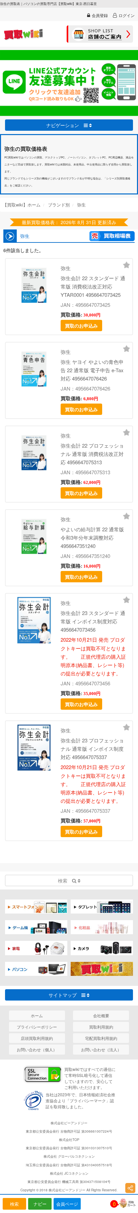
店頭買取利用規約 (37, 1038)
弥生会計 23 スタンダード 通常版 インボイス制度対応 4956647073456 (93, 621)
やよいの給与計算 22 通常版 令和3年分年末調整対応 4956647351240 (92, 537)
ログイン (127, 15)
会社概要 (101, 1015)
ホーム (37, 1015)
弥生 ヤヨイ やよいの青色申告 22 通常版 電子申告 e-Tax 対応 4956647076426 (92, 370)
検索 (14, 1204)
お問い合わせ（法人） (101, 1049)
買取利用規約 (101, 1027)
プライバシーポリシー (37, 1027)
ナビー (40, 1204)
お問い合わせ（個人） (37, 1049)
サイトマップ (65, 995)
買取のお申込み (81, 325)
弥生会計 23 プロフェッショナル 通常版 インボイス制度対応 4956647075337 (92, 748)
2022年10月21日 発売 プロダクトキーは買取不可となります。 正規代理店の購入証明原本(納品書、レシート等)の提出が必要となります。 (93, 656)
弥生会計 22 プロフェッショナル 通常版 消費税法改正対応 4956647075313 (92, 454)
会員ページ (67, 1204)
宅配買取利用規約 (101, 1038)
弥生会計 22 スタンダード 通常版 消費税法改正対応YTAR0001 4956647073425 (93, 286)
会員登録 (100, 15)
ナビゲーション (65, 125)
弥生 (66, 267)
